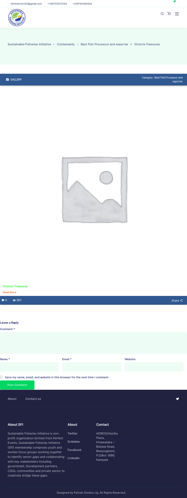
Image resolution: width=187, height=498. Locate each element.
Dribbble (74, 441)
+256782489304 (82, 3)
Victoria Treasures (15, 286)
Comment (7, 329)
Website (130, 359)
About (12, 399)
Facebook (74, 450)
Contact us (33, 399)
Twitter (72, 433)
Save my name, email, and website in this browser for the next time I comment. (57, 377)
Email (67, 359)
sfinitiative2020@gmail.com (26, 3)
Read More (9, 292)
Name (5, 359)
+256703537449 (57, 3)
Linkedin (74, 458)
